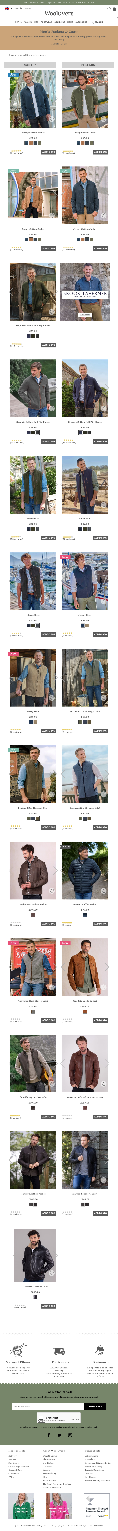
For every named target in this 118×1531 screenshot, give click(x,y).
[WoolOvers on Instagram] (69, 1435)
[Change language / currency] (7, 9)
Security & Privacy (93, 1466)
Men (36, 22)
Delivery (12, 1456)
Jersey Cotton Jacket (33, 132)
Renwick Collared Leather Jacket (85, 1097)
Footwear (46, 22)
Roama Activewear (52, 1488)
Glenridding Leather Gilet (33, 1097)
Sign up (94, 1406)
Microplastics (49, 1480)
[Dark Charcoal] (37, 336)
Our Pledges (91, 1477)
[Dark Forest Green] (33, 336)
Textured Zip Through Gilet (85, 711)
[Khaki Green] (39, 143)
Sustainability (49, 1473)
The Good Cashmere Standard (57, 1484)
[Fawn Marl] (87, 625)
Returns (12, 1459)
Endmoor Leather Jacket (33, 904)
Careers (46, 1470)
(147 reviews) (17, 346)
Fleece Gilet (33, 518)
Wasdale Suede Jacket (85, 1001)
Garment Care (15, 1470)
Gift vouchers (91, 1456)
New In (18, 22)
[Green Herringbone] (80, 722)
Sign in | (19, 8)
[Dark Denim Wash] (35, 143)
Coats (64, 43)
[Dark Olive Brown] (89, 722)
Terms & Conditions (94, 1470)
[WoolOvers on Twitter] (59, 1435)
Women (28, 22)
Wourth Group (50, 1456)
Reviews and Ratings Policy (98, 1463)
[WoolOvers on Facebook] (48, 1435)
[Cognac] (85, 1011)
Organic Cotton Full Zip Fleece (33, 325)
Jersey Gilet (85, 615)
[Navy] (29, 336)
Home (70, 22)
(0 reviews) (16, 925)
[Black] (31, 1204)
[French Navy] (82, 625)
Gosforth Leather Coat (35, 1286)
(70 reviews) (16, 539)
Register (28, 8)
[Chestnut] (31, 143)
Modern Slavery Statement (98, 1480)
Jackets (55, 43)
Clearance (81, 22)
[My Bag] (114, 9)
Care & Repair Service (18, 1466)
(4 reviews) (68, 732)
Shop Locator (49, 1459)
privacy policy (93, 1427)
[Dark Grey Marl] (33, 1011)
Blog (45, 1477)
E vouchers (90, 1459)
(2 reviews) (68, 635)
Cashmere (59, 22)
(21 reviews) (16, 153)
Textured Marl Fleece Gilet (33, 1001)
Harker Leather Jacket (33, 1193)
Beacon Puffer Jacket (85, 904)
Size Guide (13, 1463)
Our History (48, 1463)
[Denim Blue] (26, 143)
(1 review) (67, 925)
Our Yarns (48, 1466)
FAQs (11, 1477)
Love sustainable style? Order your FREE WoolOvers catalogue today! (59, 2)
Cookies (89, 1473)
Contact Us (13, 1473)
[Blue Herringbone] (85, 722)
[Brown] (33, 915)
